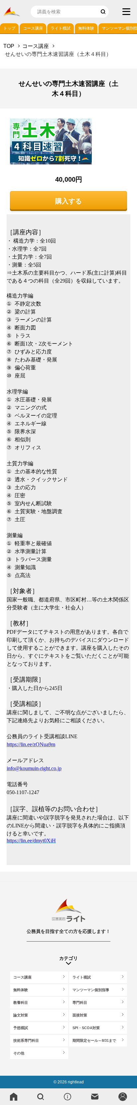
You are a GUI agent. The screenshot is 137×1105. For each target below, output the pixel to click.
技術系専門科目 (26, 1040)
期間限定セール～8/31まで (94, 1040)
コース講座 (33, 28)
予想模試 (20, 1028)
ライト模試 (60, 28)
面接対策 (79, 1015)
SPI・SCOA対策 (86, 1028)
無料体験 (86, 28)
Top (8, 46)
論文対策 (20, 1015)
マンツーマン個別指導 (90, 990)
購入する (68, 201)
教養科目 (20, 1002)
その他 (18, 1053)
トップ (9, 28)
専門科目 (79, 1002)
